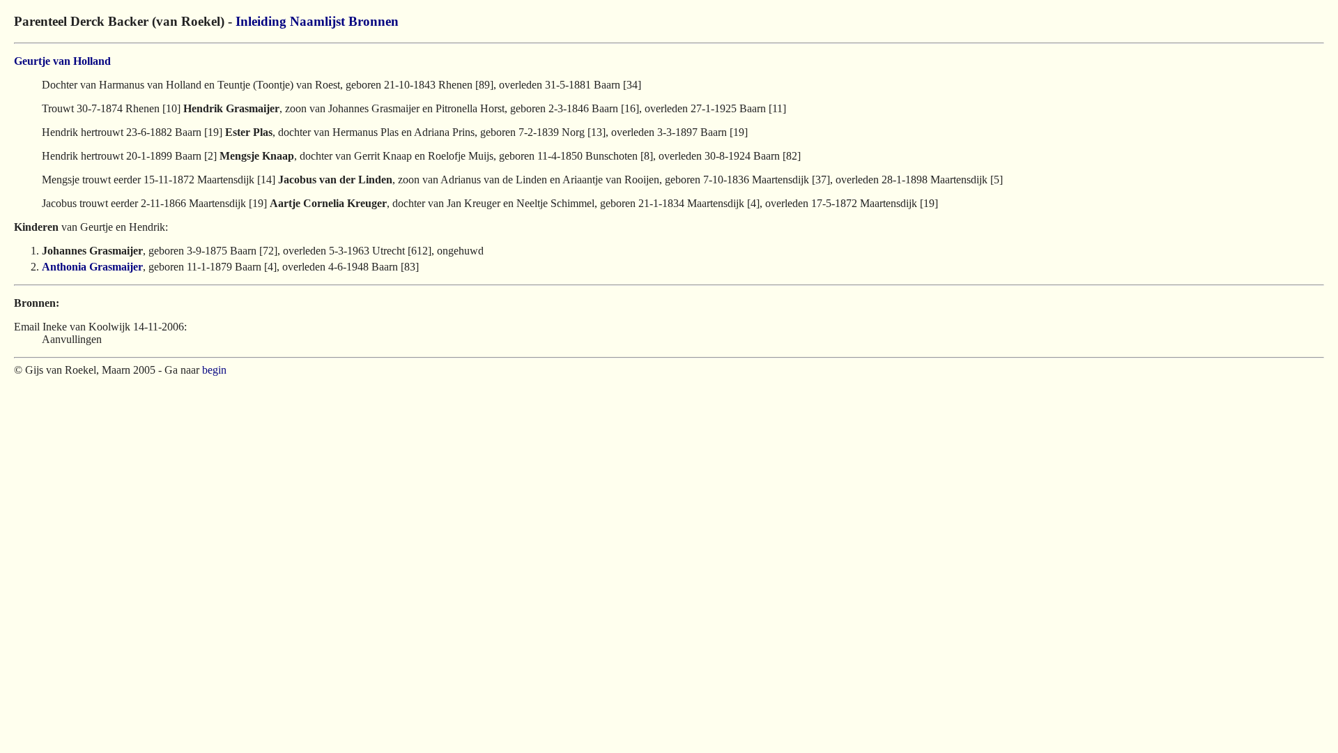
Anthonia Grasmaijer (92, 267)
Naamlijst (317, 21)
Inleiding (261, 21)
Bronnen (373, 21)
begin (214, 370)
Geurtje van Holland (62, 61)
